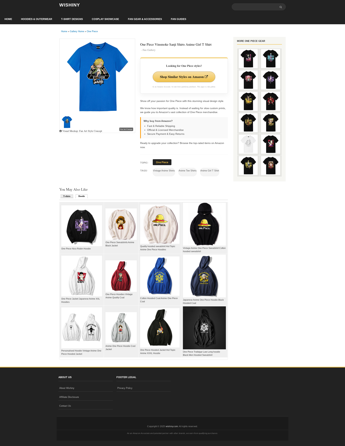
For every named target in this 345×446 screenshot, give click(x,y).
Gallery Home (77, 31)
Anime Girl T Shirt (209, 170)
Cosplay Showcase (105, 19)
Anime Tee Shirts (188, 170)
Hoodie (80, 196)
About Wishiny (66, 388)
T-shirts (66, 196)
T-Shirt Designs (72, 19)
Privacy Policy (124, 388)
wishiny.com (172, 426)
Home (8, 19)
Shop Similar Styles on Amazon (182, 76)
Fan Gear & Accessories (145, 19)
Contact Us (65, 405)
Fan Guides (178, 19)
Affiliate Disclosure (69, 397)
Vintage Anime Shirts (164, 170)
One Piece (92, 31)
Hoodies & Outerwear (36, 19)
